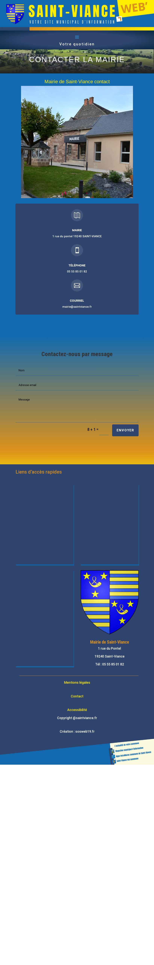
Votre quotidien (77, 44)
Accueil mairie (31, 574)
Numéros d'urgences (102, 546)
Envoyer (125, 430)
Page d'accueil (31, 488)
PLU (87, 517)
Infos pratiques (32, 589)
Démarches (93, 488)
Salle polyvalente (33, 603)
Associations (30, 531)
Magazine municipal (36, 546)
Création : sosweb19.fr (77, 731)
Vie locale (27, 517)
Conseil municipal (34, 503)
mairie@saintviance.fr (77, 306)
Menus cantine (32, 560)
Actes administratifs (102, 503)
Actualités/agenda (100, 531)
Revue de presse (33, 617)
